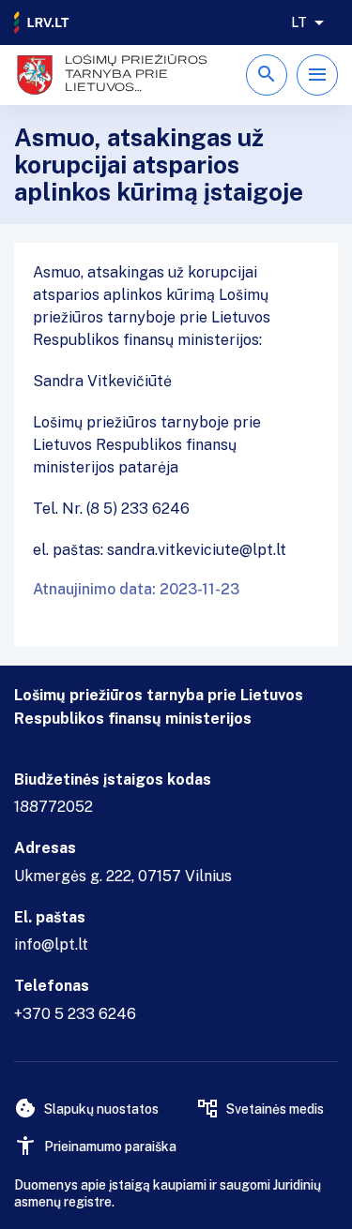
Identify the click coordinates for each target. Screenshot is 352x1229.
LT (299, 22)
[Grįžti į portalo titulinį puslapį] (42, 22)
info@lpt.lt (51, 944)
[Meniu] (317, 75)
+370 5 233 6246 (75, 1014)
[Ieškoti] (266, 75)
